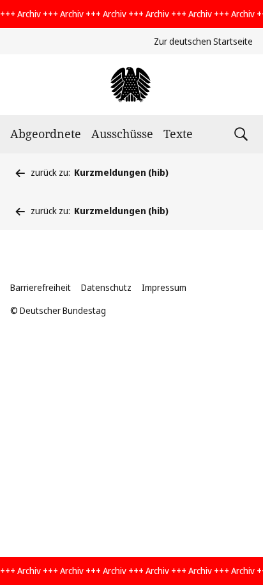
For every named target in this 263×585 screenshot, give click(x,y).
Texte (178, 133)
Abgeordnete (45, 133)
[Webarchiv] (131, 84)
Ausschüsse (122, 133)
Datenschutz (106, 287)
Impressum (164, 287)
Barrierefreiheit (40, 287)
